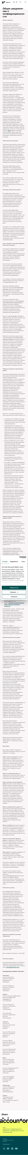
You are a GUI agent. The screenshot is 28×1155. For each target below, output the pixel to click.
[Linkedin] (3, 1118)
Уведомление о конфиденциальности (12, 1129)
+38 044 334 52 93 (6, 1144)
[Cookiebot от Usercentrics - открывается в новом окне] (19, 557)
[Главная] (3, 2)
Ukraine (8, 2)
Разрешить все (14, 587)
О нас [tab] (23, 561)
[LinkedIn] (12, 1149)
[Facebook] (8, 1118)
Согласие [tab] (5, 561)
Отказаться (14, 596)
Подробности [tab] (14, 561)
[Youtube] (16, 1149)
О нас (4, 1127)
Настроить (13, 592)
